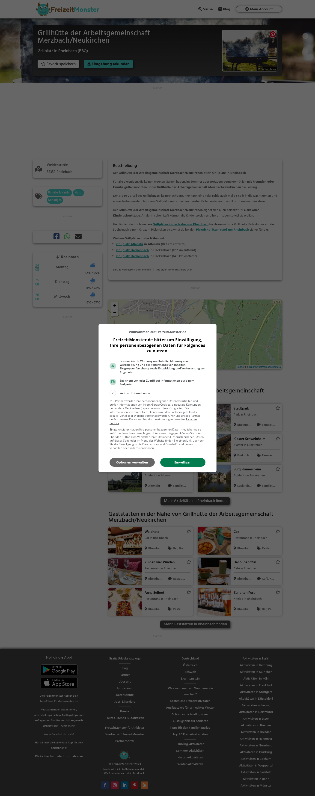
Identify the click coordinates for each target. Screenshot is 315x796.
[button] (157, 393)
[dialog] (157, 398)
